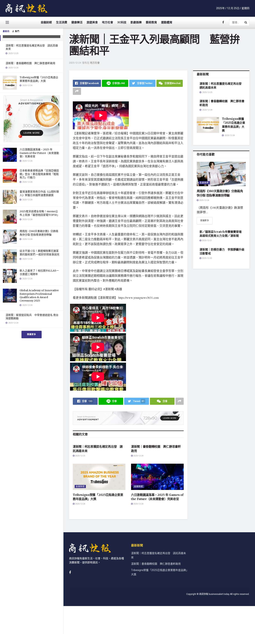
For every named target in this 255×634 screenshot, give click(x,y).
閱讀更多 (31, 334)
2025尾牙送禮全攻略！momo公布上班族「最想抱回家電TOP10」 (40, 213)
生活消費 (61, 22)
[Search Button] (246, 22)
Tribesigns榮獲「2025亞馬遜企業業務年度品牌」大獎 (39, 79)
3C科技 (121, 22)
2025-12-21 (206, 240)
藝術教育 (151, 22)
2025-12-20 (206, 258)
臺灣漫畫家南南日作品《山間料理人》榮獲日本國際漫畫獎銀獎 (39, 193)
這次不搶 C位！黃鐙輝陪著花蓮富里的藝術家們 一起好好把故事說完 (39, 252)
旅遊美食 (92, 22)
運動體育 (166, 22)
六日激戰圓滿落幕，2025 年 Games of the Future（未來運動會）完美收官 (39, 153)
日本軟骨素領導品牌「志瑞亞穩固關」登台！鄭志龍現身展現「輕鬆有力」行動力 (39, 174)
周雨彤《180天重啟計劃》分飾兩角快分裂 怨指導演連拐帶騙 (39, 232)
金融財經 (46, 22)
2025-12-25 (79, 455)
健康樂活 (77, 22)
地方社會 (107, 22)
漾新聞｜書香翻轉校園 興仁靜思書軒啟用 (30, 63)
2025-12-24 (75, 62)
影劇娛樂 (136, 22)
